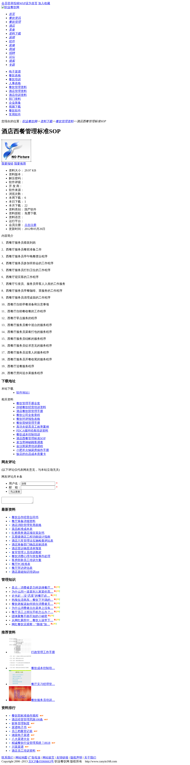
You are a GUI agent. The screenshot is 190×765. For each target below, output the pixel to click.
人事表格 (15, 83)
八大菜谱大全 (21, 739)
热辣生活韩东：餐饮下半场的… (32, 599)
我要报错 (7, 163)
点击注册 (30, 225)
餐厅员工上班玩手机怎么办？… (32, 612)
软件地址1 (23, 392)
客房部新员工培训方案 (26, 560)
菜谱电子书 (19, 727)
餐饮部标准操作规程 (25, 715)
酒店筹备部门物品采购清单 (29, 544)
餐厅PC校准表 (21, 564)
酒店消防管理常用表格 (26, 525)
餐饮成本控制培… (43, 668)
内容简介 (7, 235)
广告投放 (34, 757)
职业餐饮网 (29, 121)
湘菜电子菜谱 (21, 735)
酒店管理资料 (18, 91)
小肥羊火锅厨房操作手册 (32, 450)
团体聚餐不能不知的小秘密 (29, 616)
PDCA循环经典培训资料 (32, 430)
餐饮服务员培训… (43, 700)
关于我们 (90, 757)
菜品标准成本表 (22, 528)
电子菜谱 (15, 71)
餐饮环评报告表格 (28, 418)
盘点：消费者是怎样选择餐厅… (32, 587)
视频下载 (15, 106)
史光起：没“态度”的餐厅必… (31, 595)
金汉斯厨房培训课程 (29, 446)
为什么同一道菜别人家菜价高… (32, 591)
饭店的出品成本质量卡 (31, 454)
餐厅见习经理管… (43, 684)
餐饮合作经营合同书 (25, 517)
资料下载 (46, 121)
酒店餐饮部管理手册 (29, 411)
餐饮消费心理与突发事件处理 (31, 556)
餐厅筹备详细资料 (23, 521)
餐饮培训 (15, 79)
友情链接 (62, 757)
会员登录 (7, 3)
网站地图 (21, 757)
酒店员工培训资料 (23, 750)
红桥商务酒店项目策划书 (28, 532)
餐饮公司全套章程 (28, 415)
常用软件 (15, 114)
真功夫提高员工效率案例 (32, 426)
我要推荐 (20, 163)
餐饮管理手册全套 (28, 403)
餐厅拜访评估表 (22, 567)
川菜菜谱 (18, 746)
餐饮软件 (15, 110)
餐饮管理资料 (18, 87)
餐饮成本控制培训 (28, 434)
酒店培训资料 (18, 94)
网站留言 (48, 757)
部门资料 (15, 98)
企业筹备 (15, 102)
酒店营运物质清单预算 (26, 548)
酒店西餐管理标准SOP (31, 438)
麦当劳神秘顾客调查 (29, 442)
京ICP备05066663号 (41, 761)
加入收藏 (44, 3)
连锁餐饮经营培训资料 (31, 407)
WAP (22, 3)
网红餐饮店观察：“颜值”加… (31, 624)
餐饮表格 (15, 75)
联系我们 (7, 757)
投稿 (16, 3)
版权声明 (76, 757)
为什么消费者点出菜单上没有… (32, 608)
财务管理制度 (21, 723)
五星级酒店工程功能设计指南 (31, 536)
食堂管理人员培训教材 (26, 552)
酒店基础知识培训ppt (25, 571)
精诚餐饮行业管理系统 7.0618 (31, 742)
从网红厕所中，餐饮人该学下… (32, 620)
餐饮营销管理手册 (28, 422)
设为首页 (31, 3)
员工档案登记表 (22, 731)
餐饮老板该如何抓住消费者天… (32, 603)
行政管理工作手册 (43, 652)
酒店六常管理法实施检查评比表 (32, 540)
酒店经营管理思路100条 (27, 719)
